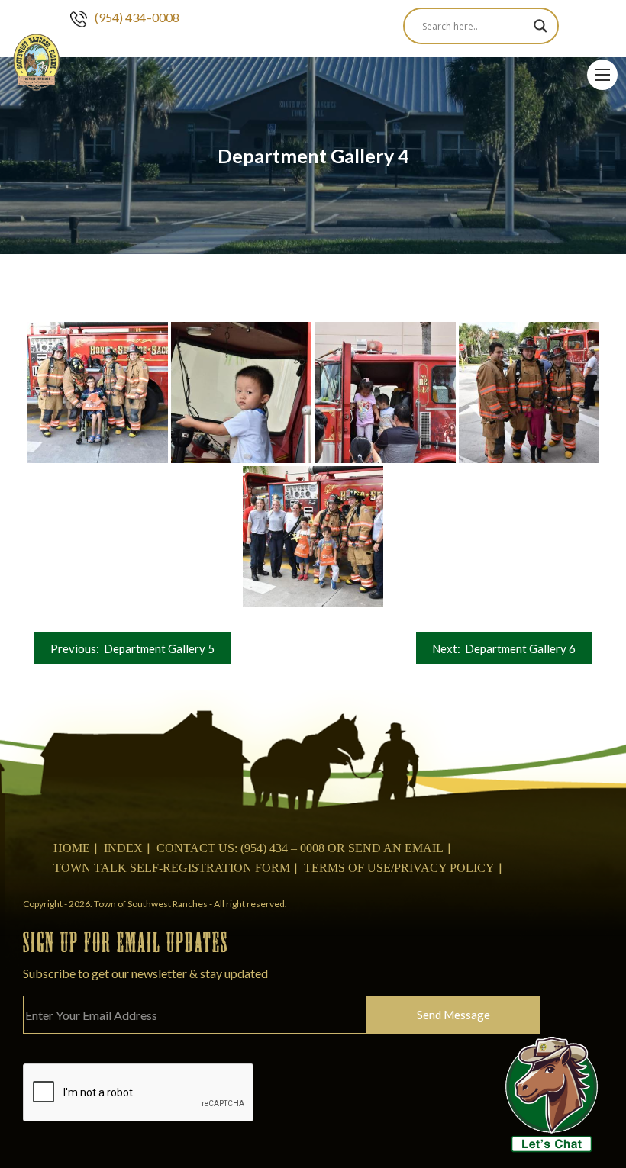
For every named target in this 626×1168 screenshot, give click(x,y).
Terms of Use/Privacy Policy (399, 867)
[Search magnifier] (540, 26)
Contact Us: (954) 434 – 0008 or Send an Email (300, 847)
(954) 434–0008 (137, 17)
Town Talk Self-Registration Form (171, 867)
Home (71, 847)
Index (123, 847)
